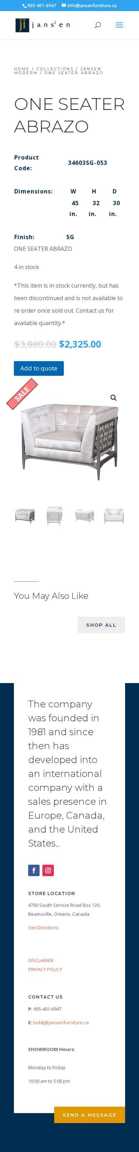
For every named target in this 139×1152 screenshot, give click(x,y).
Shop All (101, 625)
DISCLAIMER (40, 960)
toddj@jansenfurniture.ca (61, 1022)
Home (22, 69)
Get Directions (43, 927)
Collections (55, 69)
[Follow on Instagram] (48, 870)
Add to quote (38, 368)
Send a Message (90, 1115)
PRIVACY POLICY (45, 969)
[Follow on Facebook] (34, 870)
